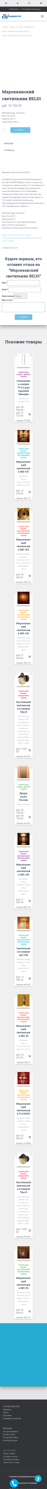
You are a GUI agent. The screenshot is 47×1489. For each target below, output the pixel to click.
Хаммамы (7, 1409)
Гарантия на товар (11, 1462)
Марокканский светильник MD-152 (23, 628)
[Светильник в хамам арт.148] (23, 922)
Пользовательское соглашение (23, 1483)
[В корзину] (29, 492)
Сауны (5, 1412)
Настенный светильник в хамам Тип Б (23, 1187)
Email (5, 289)
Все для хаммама (10, 1431)
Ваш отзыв (7, 300)
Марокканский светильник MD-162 (23, 544)
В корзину (19, 130)
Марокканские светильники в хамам (23, 455)
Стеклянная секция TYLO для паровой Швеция (23, 387)
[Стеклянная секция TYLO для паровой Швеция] (23, 359)
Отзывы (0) (9, 150)
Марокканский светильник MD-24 (23, 1030)
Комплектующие (10, 1440)
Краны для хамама (23, 235)
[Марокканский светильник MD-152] (23, 597)
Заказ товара (9, 1453)
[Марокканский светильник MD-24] (23, 1000)
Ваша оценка (8, 296)
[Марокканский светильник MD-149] (23, 839)
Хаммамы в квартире (12, 1418)
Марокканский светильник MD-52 (23, 1283)
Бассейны (7, 1415)
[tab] (23, 144)
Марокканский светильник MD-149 (23, 869)
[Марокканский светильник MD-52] (23, 1252)
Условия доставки (11, 1459)
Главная (5, 27)
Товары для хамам (16, 27)
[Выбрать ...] (29, 414)
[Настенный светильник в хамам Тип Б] (23, 1158)
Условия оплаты (10, 1456)
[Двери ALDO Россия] (23, 772)
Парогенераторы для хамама (14, 238)
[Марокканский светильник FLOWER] (23, 1078)
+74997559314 (13, 9)
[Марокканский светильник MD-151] (23, 436)
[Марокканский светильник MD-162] (23, 514)
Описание (8, 144)
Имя (4, 283)
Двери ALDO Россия (23, 796)
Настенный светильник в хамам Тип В (23, 707)
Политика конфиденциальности (23, 1477)
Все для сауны (9, 1434)
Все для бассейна (10, 1437)
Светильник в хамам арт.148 (23, 951)
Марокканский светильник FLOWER (23, 1108)
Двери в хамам (8, 235)
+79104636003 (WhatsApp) (30, 9)
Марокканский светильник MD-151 (23, 466)
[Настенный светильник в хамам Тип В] (23, 678)
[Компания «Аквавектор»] (13, 16)
